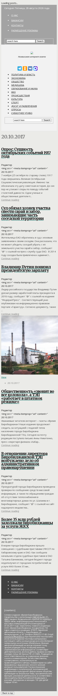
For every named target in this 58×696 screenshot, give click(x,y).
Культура (17, 99)
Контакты (17, 25)
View (3, 377)
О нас (14, 15)
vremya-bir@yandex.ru (14, 636)
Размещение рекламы (24, 30)
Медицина (17, 85)
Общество (17, 81)
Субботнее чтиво (21, 113)
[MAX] (35, 68)
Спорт (15, 102)
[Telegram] (19, 68)
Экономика (18, 78)
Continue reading (10, 199)
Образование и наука (24, 88)
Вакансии (17, 20)
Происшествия (20, 95)
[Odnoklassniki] (25, 68)
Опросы (16, 109)
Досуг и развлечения (24, 106)
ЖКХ (13, 92)
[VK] (30, 68)
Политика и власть (23, 74)
